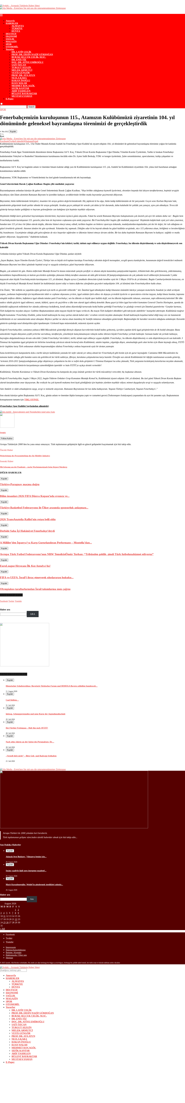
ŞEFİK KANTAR (20, 88)
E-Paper (10, 99)
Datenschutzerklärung (16, 950)
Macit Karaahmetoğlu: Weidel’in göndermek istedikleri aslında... (34, 884)
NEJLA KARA (19, 78)
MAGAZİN (11, 41)
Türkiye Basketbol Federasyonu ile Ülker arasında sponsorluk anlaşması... (44, 507)
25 (4, 922)
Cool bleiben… (12, 700)
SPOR (9, 44)
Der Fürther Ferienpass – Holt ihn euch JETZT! (27, 728)
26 (7, 922)
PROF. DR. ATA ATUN (23, 75)
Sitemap (9, 958)
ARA (32, 614)
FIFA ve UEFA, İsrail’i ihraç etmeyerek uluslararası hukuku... (37, 577)
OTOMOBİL (12, 47)
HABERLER (12, 23)
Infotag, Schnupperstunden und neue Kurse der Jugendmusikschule (35, 714)
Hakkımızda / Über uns (16, 955)
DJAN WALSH (19, 83)
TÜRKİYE (17, 28)
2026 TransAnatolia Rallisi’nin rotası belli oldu (28, 519)
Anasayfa (10, 21)
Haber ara (5, 609)
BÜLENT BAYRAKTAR (24, 93)
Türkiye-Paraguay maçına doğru (19, 484)
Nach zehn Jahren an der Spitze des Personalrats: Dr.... (30, 742)
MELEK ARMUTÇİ (22, 70)
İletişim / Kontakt (13, 952)
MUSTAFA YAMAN (22, 96)
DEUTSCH (11, 34)
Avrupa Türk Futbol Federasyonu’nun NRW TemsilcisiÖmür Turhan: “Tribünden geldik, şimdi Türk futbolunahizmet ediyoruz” (77, 554)
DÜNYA (16, 31)
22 (16, 919)
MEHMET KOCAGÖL (23, 85)
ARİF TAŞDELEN (21, 91)
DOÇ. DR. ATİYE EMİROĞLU (28, 62)
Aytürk (3, 432)
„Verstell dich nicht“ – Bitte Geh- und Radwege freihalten (31, 756)
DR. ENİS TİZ (19, 59)
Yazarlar (10, 49)
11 (4, 916)
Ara (32, 899)
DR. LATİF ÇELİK (21, 52)
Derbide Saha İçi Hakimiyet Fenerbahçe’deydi (27, 530)
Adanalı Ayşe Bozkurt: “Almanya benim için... (26, 857)
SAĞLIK (10, 39)
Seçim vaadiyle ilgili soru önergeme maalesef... (26, 871)
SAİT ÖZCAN (19, 65)
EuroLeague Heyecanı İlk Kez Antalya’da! (25, 565)
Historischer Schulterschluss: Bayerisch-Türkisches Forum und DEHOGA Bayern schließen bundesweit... (52, 686)
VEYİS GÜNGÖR (21, 72)
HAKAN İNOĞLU (21, 80)
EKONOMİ (11, 36)
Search (31, 107)
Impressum (11, 947)
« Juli (2, 928)
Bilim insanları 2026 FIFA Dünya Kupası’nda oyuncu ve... (35, 496)
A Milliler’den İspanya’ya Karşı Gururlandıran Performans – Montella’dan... (46, 542)
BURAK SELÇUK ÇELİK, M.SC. (29, 57)
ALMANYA (18, 26)
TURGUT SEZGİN (21, 67)
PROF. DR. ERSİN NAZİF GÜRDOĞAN (32, 54)
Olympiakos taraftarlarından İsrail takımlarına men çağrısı (35, 589)
